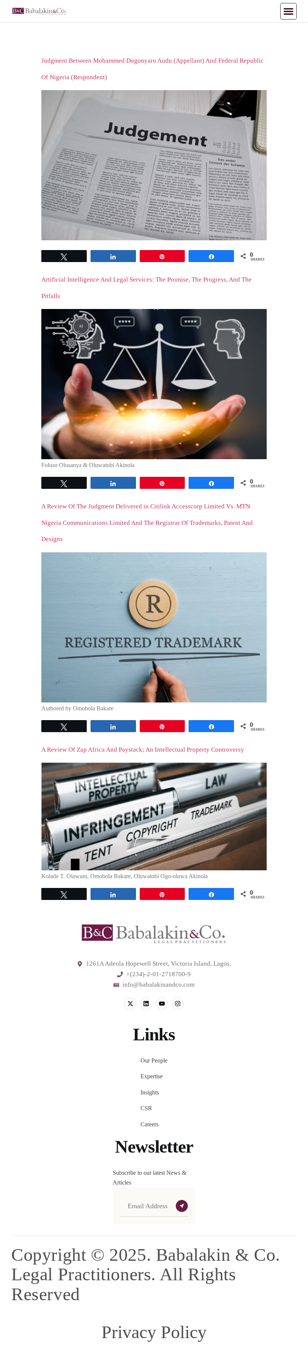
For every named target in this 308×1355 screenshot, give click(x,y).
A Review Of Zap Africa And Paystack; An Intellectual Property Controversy (142, 749)
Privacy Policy (154, 1332)
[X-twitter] (130, 1004)
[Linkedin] (146, 1004)
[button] (288, 11)
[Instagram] (178, 1004)
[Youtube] (162, 1004)
